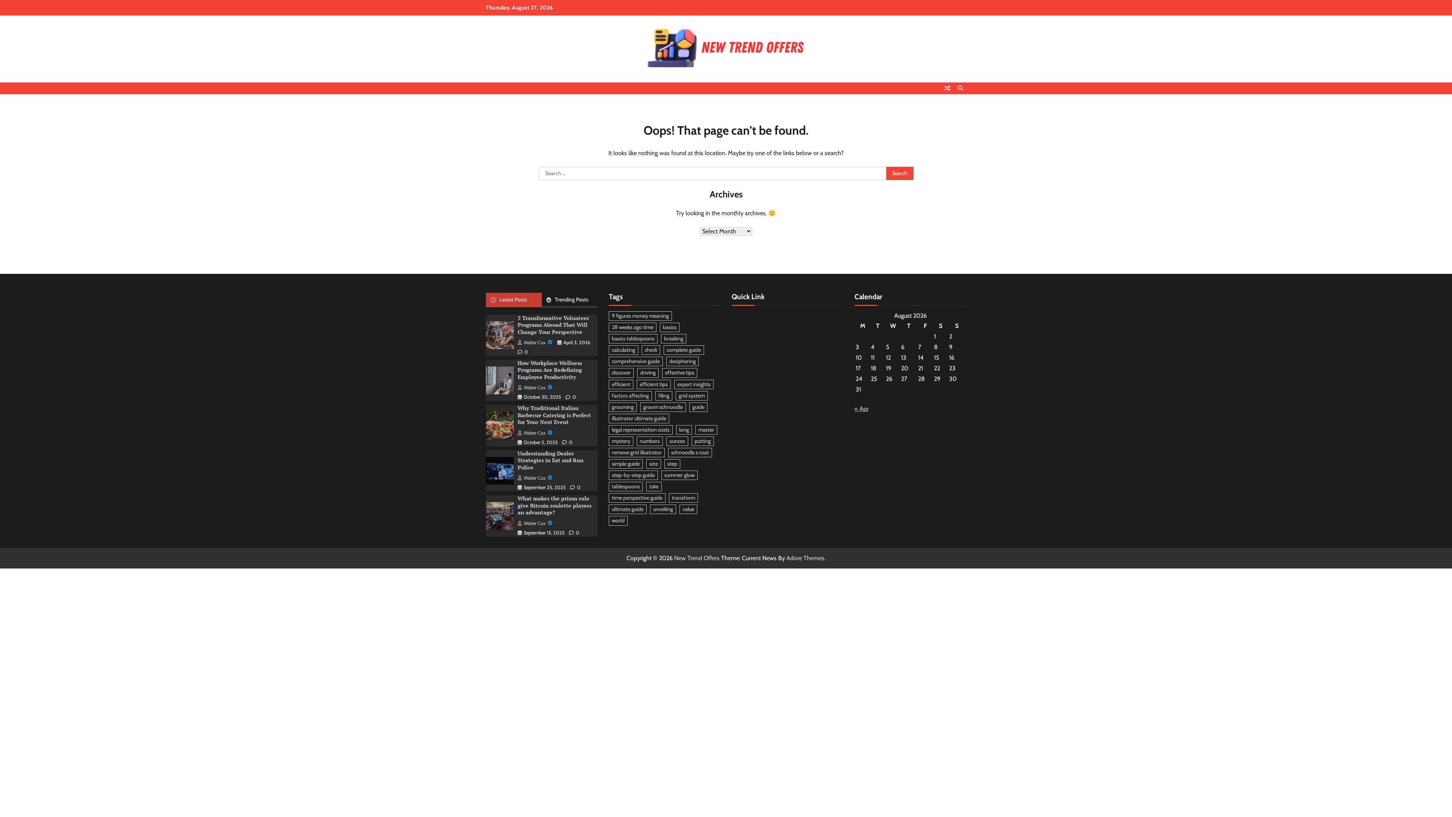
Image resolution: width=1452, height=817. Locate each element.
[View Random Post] (947, 88)
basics (669, 327)
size (653, 463)
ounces (677, 441)
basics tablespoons (633, 338)
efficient (621, 384)
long (684, 429)
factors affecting (630, 395)
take (654, 486)
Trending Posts (571, 299)
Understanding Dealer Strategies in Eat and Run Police (550, 460)
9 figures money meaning (640, 315)
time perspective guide (637, 497)
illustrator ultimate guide (639, 418)
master (706, 429)
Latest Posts (513, 299)
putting (703, 441)
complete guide (684, 349)
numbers (650, 441)
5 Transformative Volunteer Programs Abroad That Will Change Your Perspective (553, 324)
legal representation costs (641, 429)
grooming (623, 407)
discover (621, 372)
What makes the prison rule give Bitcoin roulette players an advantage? (554, 505)
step (672, 463)
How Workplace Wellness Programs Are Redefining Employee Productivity (550, 370)
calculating (623, 349)
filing (663, 395)
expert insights (693, 384)
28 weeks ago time (632, 327)
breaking (673, 338)
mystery (621, 441)
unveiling (663, 509)
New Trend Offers (697, 558)
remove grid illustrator (637, 452)
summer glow (679, 475)
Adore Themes (805, 558)
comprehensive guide (636, 361)
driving (648, 372)
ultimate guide (628, 509)
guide (698, 407)
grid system (692, 395)
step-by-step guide (633, 475)
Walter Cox (535, 342)
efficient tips (654, 384)
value (688, 509)
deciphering (682, 361)
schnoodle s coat (690, 452)
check (651, 349)
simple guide (626, 463)
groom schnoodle (663, 407)
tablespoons (626, 486)
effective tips (679, 372)
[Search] (960, 88)
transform (683, 497)
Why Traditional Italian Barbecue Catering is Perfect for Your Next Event (554, 415)
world (618, 520)
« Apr (862, 408)
